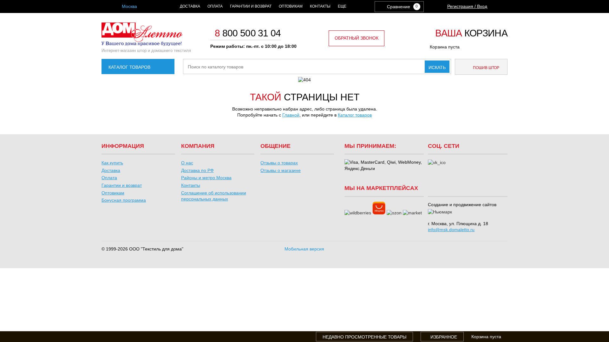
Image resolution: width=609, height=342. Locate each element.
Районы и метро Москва (206, 177)
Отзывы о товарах (279, 162)
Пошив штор (485, 68)
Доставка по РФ (197, 170)
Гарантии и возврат (251, 6)
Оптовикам (291, 6)
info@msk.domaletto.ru (451, 229)
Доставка (190, 6)
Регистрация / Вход (467, 6)
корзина (471, 33)
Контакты (320, 6)
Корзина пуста (445, 46)
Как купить (112, 162)
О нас (187, 162)
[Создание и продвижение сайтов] (440, 212)
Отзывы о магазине (280, 170)
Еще (342, 6)
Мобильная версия (304, 248)
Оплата (215, 6)
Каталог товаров (129, 67)
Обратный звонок (356, 38)
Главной (290, 114)
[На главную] (142, 44)
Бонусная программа (124, 200)
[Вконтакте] (437, 163)
